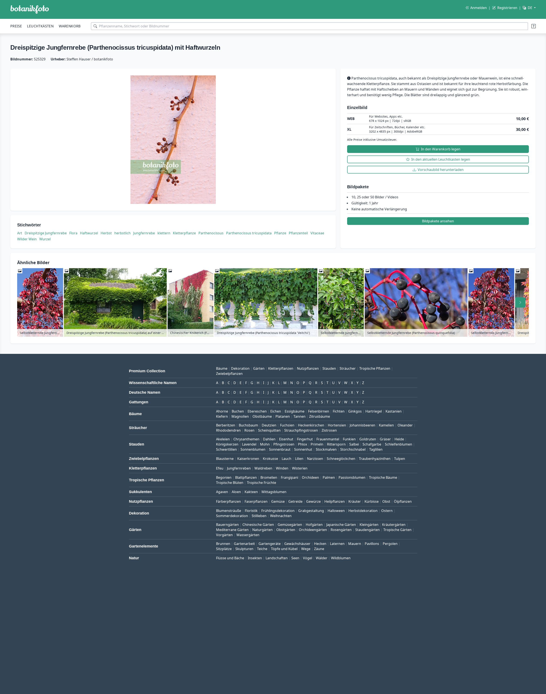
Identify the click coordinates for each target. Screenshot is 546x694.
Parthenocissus (211, 233)
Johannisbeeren (362, 425)
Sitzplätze (224, 548)
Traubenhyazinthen (374, 458)
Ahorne (222, 411)
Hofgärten (314, 524)
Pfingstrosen (283, 444)
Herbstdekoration (363, 510)
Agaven (222, 491)
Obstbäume (262, 416)
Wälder (321, 558)
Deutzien (269, 425)
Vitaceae (317, 233)
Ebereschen (257, 411)
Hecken (320, 543)
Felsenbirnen (318, 411)
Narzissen (315, 458)
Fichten (339, 411)
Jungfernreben (239, 468)
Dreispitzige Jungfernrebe (46, 233)
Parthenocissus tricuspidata (249, 233)
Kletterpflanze (184, 233)
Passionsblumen (352, 477)
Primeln (317, 444)
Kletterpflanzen (280, 368)
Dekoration (240, 368)
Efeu (219, 468)
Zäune (319, 548)
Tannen (299, 416)
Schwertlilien (226, 449)
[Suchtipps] (533, 26)
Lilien (299, 458)
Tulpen (399, 458)
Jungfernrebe (144, 233)
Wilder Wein (27, 239)
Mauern (354, 543)
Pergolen (390, 543)
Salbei (354, 444)
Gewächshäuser (297, 543)
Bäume (221, 368)
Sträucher (348, 368)
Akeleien (223, 439)
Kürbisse (372, 501)
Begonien (223, 477)
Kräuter (354, 501)
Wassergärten (247, 534)
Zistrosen (329, 430)
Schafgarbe (372, 444)
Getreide (295, 501)
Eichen (275, 411)
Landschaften (277, 558)
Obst (386, 501)
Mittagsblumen (274, 491)
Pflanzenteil (298, 233)
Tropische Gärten (397, 529)
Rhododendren (228, 430)
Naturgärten (262, 529)
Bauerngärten (227, 524)
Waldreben (263, 468)
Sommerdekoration (232, 515)
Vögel (307, 558)
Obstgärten (285, 529)
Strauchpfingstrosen (301, 430)
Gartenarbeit (244, 543)
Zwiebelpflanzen (229, 373)
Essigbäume (294, 411)
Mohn (265, 444)
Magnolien (240, 416)
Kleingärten (369, 524)
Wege (305, 548)
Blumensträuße (228, 510)
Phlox (302, 444)
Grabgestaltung (311, 510)
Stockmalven (326, 449)
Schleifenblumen (398, 444)
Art (19, 233)
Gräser (385, 439)
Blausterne (225, 458)
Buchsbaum (248, 425)
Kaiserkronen (248, 458)
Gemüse (278, 501)
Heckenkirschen (311, 425)
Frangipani (289, 477)
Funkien (349, 439)
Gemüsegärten (290, 524)
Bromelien (268, 477)
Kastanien (394, 411)
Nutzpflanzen (308, 368)
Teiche (262, 548)
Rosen (249, 430)
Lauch (286, 458)
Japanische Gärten (341, 524)
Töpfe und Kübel (284, 548)
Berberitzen (225, 425)
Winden (282, 468)
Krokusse (270, 458)
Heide (399, 439)
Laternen (337, 543)
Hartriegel (373, 411)
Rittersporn (336, 444)
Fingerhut (305, 439)
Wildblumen (341, 558)
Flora (73, 233)
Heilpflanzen (334, 501)
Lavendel (249, 444)
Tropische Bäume (383, 477)
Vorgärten (224, 534)
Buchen (238, 411)
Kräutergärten (393, 524)
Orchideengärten (313, 529)
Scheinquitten (269, 430)
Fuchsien (287, 425)
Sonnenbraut (279, 449)
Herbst (106, 233)
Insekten (255, 558)
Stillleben (259, 515)
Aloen (236, 491)
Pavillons (372, 543)
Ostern (387, 510)
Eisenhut (286, 439)
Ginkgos (355, 411)
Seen (295, 558)
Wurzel (45, 239)
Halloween (336, 510)
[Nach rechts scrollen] (520, 302)
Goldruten (367, 439)
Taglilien (376, 449)
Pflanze (280, 233)
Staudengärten (367, 529)
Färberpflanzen (228, 501)
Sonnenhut (303, 449)
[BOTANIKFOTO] (29, 9)
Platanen (282, 416)
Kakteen (251, 491)
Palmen (329, 477)
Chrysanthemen (246, 439)
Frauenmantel (327, 439)
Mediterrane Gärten (232, 529)
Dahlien (269, 439)
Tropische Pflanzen (374, 368)
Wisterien (299, 468)
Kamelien (386, 425)
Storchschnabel (353, 449)
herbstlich (122, 233)
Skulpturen (244, 548)
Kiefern (222, 416)
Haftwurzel (89, 233)
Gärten (259, 368)
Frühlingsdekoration (278, 510)
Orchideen (310, 477)
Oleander (405, 425)
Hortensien (337, 425)
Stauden (329, 368)
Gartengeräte (270, 543)
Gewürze (313, 501)
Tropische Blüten (229, 482)
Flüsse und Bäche (230, 558)
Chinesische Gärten (258, 524)
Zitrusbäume (319, 416)
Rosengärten (341, 529)
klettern (163, 233)
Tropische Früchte (261, 482)
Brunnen (223, 543)
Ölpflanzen (403, 501)
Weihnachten (281, 515)
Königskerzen (227, 444)
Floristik (251, 510)
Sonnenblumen (252, 449)
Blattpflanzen (246, 477)
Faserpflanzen (256, 501)
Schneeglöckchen (341, 458)
